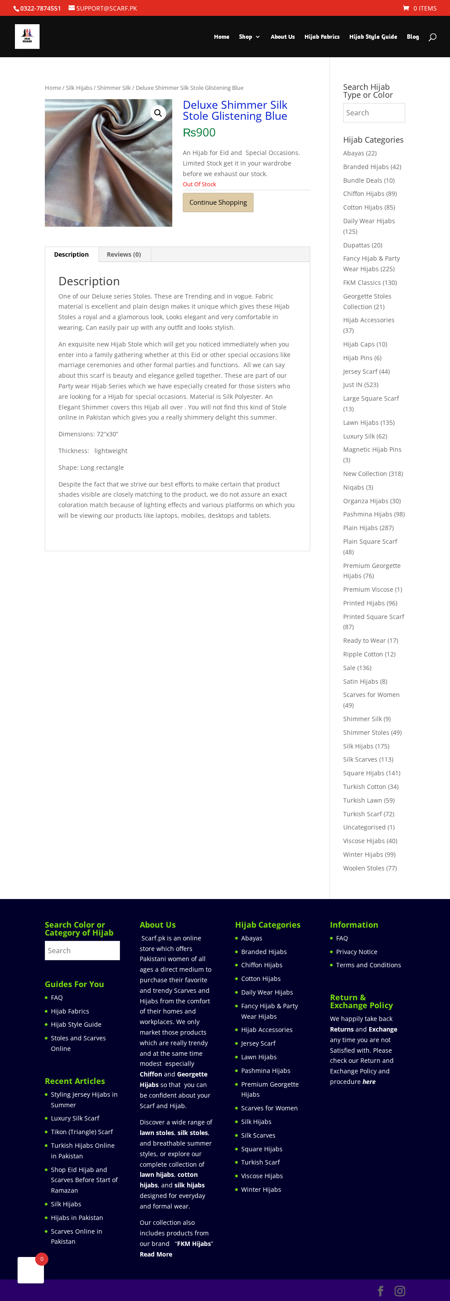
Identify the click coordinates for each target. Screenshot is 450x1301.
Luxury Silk (359, 436)
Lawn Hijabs (361, 422)
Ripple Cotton (363, 654)
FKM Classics (362, 282)
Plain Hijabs (360, 527)
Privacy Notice (356, 951)
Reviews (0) (124, 254)
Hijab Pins (358, 358)
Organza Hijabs (365, 501)
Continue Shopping (218, 202)
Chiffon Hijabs (364, 193)
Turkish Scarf (362, 814)
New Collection (365, 473)
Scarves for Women (371, 694)
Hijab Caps (359, 344)
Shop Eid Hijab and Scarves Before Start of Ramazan (84, 1180)
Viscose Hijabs (364, 841)
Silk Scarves (360, 759)
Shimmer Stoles (366, 732)
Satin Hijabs (360, 681)
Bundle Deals (362, 180)
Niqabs (353, 487)
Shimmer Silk (114, 88)
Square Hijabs (364, 773)
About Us (283, 37)
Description (71, 254)
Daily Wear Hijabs (369, 221)
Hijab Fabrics (322, 37)
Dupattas (356, 245)
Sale (349, 667)
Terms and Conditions (368, 965)
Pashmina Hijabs (367, 514)
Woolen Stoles (364, 868)
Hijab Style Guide (373, 37)
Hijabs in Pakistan (77, 1217)
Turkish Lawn (362, 800)
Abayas (353, 153)
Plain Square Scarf (370, 541)
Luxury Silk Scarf (75, 1118)
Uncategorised (364, 827)
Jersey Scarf (360, 371)
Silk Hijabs (79, 88)
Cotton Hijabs (363, 207)
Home (221, 37)
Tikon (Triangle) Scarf (82, 1132)
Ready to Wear (364, 640)
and (363, 1029)
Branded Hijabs (366, 166)
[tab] (71, 254)
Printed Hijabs (364, 603)
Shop (245, 37)
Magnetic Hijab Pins (372, 449)
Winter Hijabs (363, 854)
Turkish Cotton (364, 786)
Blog (413, 37)
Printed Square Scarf (373, 616)
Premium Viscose (368, 589)
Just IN (353, 384)
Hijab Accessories (369, 320)
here (369, 1081)
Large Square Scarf (371, 398)
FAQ (57, 997)
